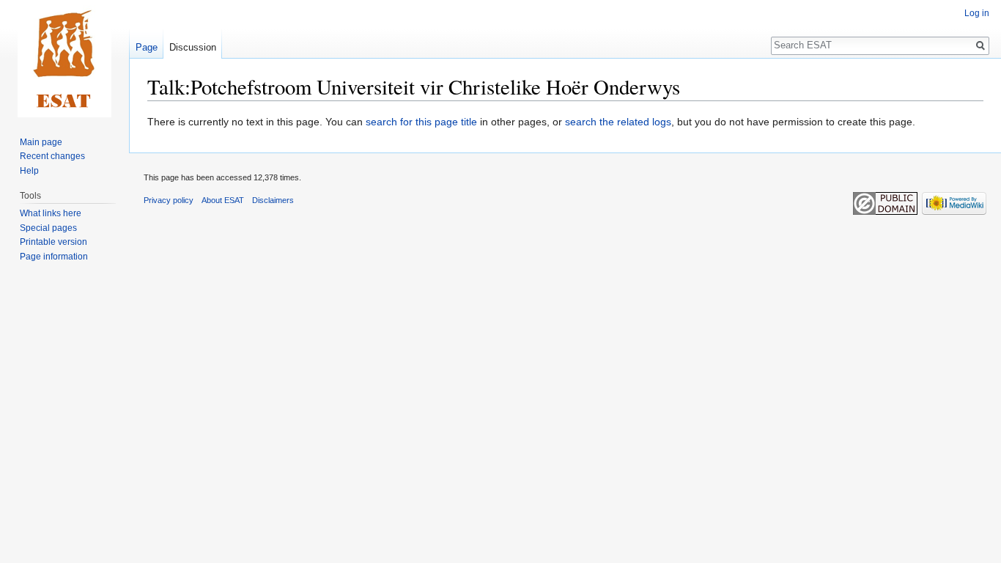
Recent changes (52, 156)
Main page (41, 142)
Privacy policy (168, 200)
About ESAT (223, 200)
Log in (976, 13)
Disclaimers (273, 200)
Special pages (48, 228)
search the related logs (618, 122)
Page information (54, 256)
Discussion (192, 47)
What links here (50, 213)
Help (29, 171)
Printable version (53, 242)
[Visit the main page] (64, 58)
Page (147, 47)
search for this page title (421, 122)
